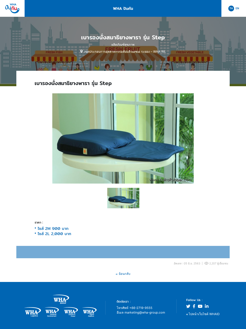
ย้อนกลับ (124, 274)
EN (237, 8)
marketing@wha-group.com (145, 312)
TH (231, 8)
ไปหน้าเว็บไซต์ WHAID (204, 314)
